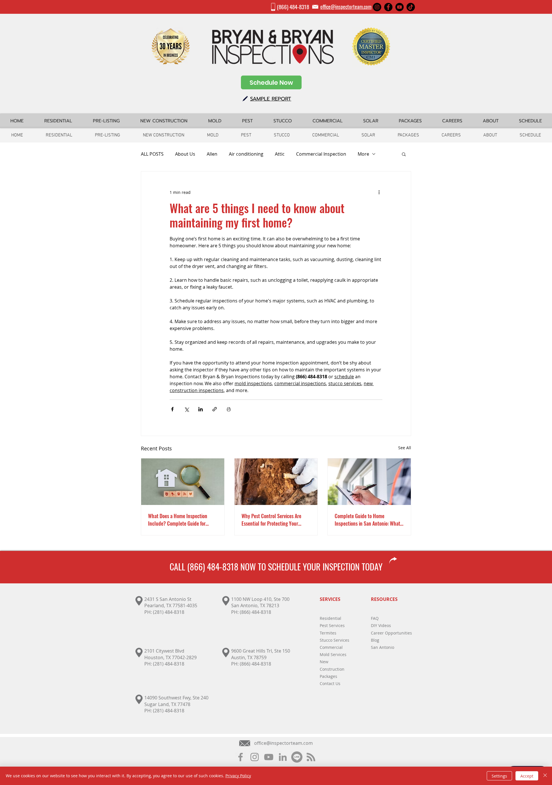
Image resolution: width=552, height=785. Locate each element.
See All (404, 447)
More (363, 154)
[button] (404, 154)
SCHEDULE (284, 566)
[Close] (545, 775)
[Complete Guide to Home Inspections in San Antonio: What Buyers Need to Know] (369, 481)
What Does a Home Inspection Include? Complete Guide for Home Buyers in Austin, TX (177, 519)
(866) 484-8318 (293, 7)
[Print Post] (228, 409)
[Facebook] (388, 7)
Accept (526, 776)
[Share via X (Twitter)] (186, 409)
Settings (499, 776)
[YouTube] (399, 7)
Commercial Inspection (321, 154)
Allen (212, 154)
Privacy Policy (238, 775)
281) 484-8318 (169, 664)
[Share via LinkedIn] (200, 409)
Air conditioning (246, 154)
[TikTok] (411, 7)
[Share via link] (214, 409)
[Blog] (311, 757)
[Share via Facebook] (172, 409)
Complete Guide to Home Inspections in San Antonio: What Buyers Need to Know (367, 519)
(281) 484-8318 (168, 612)
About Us (185, 154)
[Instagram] (377, 7)
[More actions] (378, 192)
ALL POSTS (152, 154)
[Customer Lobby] (296, 757)
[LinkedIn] (282, 757)
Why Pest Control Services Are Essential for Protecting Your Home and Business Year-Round (273, 519)
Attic (280, 154)
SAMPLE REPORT (270, 99)
